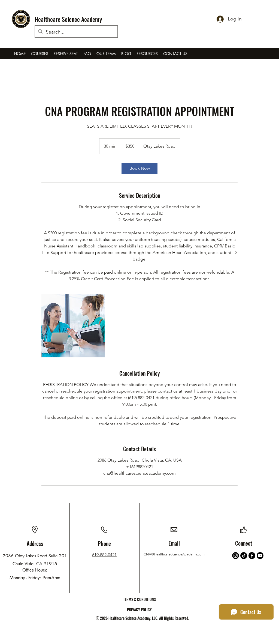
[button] (39, 54)
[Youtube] (260, 555)
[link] (139, 168)
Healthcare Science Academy (68, 19)
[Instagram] (235, 555)
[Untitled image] (73, 325)
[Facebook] (251, 555)
